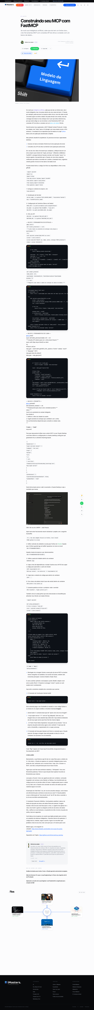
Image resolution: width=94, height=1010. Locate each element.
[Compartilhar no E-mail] (81, 510)
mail (36, 858)
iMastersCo (27, 1)
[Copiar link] (81, 514)
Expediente (55, 986)
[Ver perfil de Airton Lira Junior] (28, 852)
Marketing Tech (36, 999)
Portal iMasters (8, 1)
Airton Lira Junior (35, 844)
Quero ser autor (56, 989)
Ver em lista (82, 892)
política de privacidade (79, 958)
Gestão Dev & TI (36, 996)
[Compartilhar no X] (81, 499)
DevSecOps (35, 989)
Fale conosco (56, 994)
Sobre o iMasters (57, 984)
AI (21, 16)
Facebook (87, 1006)
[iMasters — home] (9, 5)
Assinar (80, 953)
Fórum (54, 991)
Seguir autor (34, 861)
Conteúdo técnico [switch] (61, 948)
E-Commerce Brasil (45, 1)
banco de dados (54, 123)
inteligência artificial (38, 110)
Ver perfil (42, 861)
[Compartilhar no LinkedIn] (81, 507)
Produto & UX (36, 994)
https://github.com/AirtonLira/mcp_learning (51, 835)
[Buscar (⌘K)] (78, 5)
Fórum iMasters (35, 1)
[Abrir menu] (87, 5)
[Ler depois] (84, 5)
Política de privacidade (58, 996)
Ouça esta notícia (26, 53)
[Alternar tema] (81, 5)
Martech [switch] (59, 945)
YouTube (74, 1006)
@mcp (28, 335)
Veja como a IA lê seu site (58, 1)
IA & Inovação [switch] (69, 945)
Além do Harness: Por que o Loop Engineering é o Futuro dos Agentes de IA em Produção (46, 876)
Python (64, 131)
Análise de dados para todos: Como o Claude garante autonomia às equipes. (46, 871)
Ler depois (26, 48)
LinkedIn (32, 858)
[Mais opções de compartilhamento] (50, 48)
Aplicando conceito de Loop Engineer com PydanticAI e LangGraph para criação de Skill (45, 881)
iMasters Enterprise (18, 1)
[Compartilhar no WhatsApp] (81, 503)
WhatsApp (35, 48)
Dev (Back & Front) (37, 986)
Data (34, 991)
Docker (60, 544)
